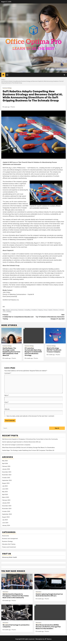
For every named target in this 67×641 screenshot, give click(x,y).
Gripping (40, 309)
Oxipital (50, 309)
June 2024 (5, 522)
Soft (4, 311)
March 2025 (5, 497)
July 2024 (5, 520)
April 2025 (5, 494)
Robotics (55, 309)
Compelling (27, 309)
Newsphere (39, 639)
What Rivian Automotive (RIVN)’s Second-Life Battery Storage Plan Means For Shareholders (28, 447)
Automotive (5, 536)
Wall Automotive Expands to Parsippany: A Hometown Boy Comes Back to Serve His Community (30, 439)
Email (6, 402)
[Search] (64, 75)
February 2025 (6, 500)
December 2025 (6, 472)
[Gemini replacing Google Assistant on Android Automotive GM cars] (50, 581)
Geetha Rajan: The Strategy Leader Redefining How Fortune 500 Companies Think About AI (11, 351)
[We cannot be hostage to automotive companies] (17, 612)
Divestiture (34, 309)
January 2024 (6, 525)
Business (21, 309)
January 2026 (6, 469)
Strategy (9, 311)
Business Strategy (7, 88)
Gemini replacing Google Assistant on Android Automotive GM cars (21, 442)
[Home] (3, 75)
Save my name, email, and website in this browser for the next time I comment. (30, 416)
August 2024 (5, 517)
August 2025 (5, 483)
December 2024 (6, 506)
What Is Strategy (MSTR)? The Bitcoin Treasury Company (54, 350)
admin (13, 107)
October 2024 (6, 511)
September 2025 (7, 480)
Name (6, 395)
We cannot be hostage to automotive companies (16, 445)
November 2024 (6, 508)
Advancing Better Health (9, 557)
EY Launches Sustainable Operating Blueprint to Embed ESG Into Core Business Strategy (33, 351)
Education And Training (8, 544)
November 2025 (6, 475)
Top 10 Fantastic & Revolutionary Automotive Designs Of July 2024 (50, 317)
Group (45, 309)
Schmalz (61, 309)
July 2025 (5, 486)
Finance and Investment (9, 547)
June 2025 (5, 489)
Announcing (14, 309)
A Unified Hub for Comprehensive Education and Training (18, 317)
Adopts (8, 309)
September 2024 (7, 514)
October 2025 (6, 477)
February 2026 (6, 466)
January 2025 (6, 503)
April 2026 (5, 463)
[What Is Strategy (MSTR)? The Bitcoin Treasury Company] (55, 335)
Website (7, 409)
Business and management (10, 538)
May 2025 (5, 491)
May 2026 (5, 460)
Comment (7, 373)
